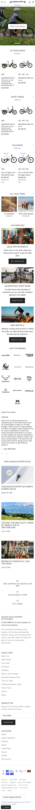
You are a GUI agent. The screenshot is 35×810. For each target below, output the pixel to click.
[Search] (5, 2)
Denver (4, 752)
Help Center (6, 660)
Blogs (3, 695)
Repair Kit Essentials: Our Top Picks (15, 562)
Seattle (4, 756)
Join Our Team (7, 681)
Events (4, 691)
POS (26, 802)
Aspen (3, 734)
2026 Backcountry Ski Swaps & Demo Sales (17, 487)
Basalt (3, 745)
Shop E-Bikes (17, 39)
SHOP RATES (17, 300)
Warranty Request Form (10, 677)
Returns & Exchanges (9, 674)
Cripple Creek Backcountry (15, 802)
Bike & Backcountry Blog (17, 461)
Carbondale (6, 748)
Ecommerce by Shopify (8, 804)
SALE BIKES (17, 145)
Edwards (4, 741)
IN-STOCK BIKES (17, 51)
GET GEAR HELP (17, 261)
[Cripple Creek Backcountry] (17, 2)
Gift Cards (5, 663)
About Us (5, 656)
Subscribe (8, 722)
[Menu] (2, 2)
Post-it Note (6, 688)
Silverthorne (6, 759)
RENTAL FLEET (17, 340)
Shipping (4, 670)
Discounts (5, 667)
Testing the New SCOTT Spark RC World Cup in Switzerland (17, 525)
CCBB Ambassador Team (11, 684)
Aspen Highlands (8, 738)
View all (17, 53)
